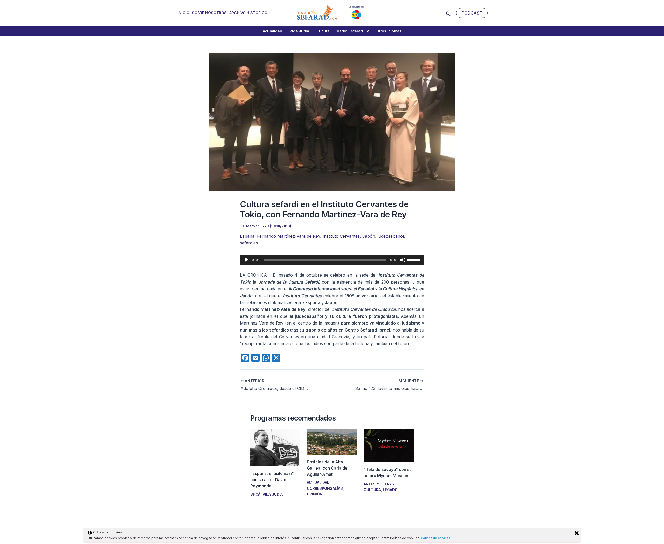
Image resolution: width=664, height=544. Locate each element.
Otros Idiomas (389, 31)
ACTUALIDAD (318, 482)
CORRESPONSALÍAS (325, 488)
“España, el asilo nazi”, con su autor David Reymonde (272, 479)
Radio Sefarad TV (353, 31)
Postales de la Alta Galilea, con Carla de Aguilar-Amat (327, 468)
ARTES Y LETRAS (379, 484)
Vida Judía (299, 31)
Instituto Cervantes (341, 236)
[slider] (414, 259)
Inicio (183, 13)
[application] (332, 260)
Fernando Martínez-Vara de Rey (288, 236)
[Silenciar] (402, 260)
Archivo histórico (248, 13)
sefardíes (249, 242)
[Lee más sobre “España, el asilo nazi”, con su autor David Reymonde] (275, 447)
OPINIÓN (315, 494)
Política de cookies (436, 538)
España (247, 236)
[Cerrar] (577, 533)
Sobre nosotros (209, 13)
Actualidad (272, 31)
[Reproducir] (246, 260)
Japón (368, 236)
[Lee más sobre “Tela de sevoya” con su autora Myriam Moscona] (389, 444)
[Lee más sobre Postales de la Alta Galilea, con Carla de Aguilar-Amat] (332, 441)
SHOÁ (255, 494)
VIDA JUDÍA (272, 494)
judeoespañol (391, 236)
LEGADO (390, 489)
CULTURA (372, 489)
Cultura (323, 31)
